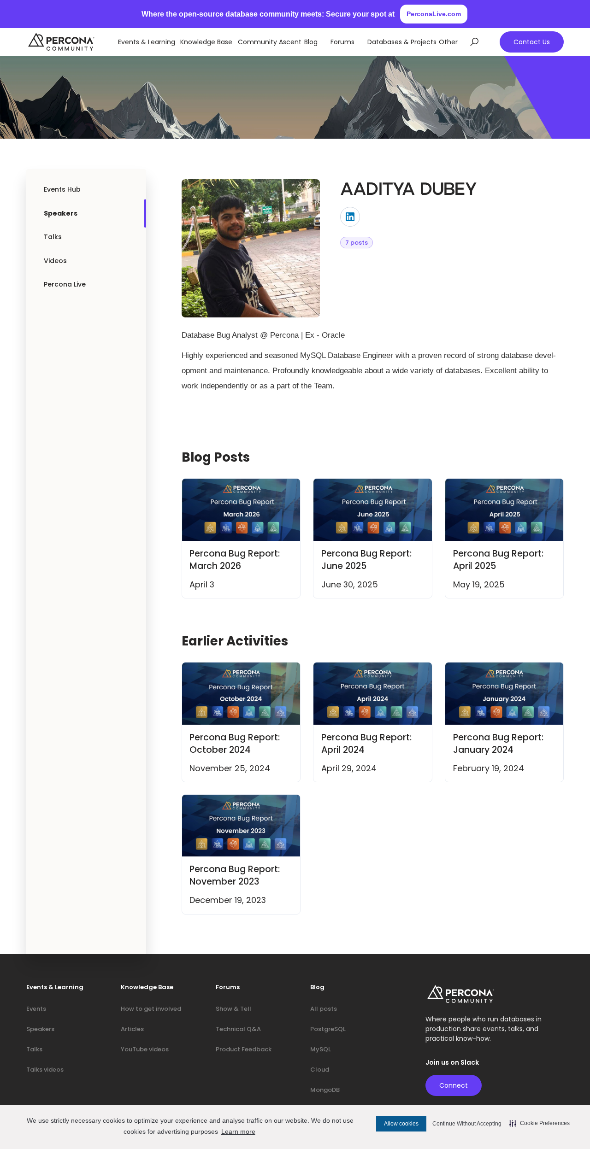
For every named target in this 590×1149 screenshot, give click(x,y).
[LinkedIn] (350, 217)
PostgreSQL (328, 1029)
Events (36, 1008)
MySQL (320, 1049)
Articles (132, 1029)
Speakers (60, 213)
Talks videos (45, 1069)
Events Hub (62, 189)
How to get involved (151, 1008)
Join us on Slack (452, 1062)
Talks (53, 236)
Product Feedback (243, 1049)
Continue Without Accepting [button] (467, 1123)
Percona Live (65, 284)
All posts (323, 1008)
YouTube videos (145, 1049)
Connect (453, 1085)
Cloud (319, 1069)
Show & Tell (233, 1008)
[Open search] (474, 41)
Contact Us (531, 42)
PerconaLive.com (434, 14)
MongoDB (325, 1089)
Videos (55, 260)
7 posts (356, 242)
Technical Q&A (238, 1029)
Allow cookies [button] (401, 1123)
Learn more (238, 1131)
